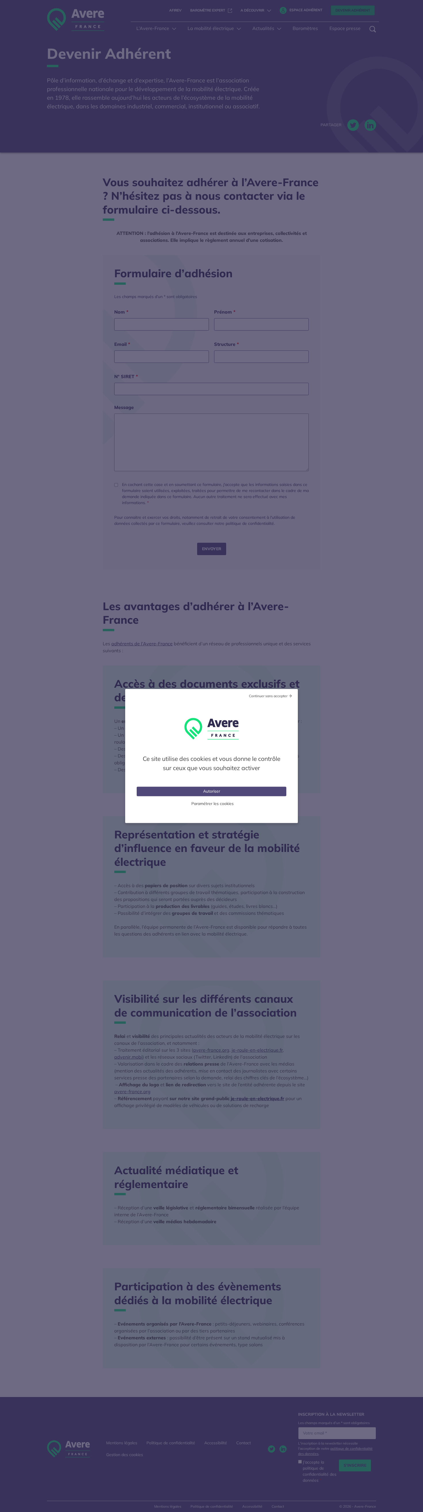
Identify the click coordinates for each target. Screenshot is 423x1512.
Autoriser (211, 791)
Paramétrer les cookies (212, 803)
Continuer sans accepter (268, 696)
